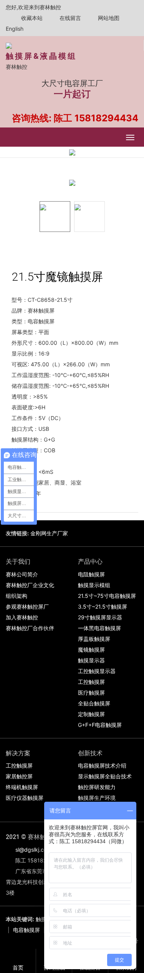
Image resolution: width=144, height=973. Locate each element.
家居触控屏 (19, 776)
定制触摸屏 (91, 714)
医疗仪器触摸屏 (24, 797)
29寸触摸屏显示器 (100, 617)
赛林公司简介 (22, 574)
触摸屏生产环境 (97, 797)
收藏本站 (31, 18)
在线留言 (69, 18)
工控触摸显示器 (97, 671)
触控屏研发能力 (97, 787)
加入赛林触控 (22, 617)
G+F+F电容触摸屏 (100, 724)
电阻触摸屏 (91, 574)
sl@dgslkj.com (33, 849)
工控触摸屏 (91, 681)
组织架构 (16, 595)
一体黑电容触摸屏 (99, 628)
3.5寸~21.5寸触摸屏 (102, 606)
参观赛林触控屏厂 (27, 606)
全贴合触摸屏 (94, 703)
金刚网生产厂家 (49, 533)
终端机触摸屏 (22, 787)
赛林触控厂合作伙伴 (30, 628)
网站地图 (107, 18)
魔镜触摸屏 (91, 649)
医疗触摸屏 (91, 692)
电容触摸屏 (26, 930)
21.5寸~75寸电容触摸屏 (107, 595)
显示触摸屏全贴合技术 (105, 776)
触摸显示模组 (94, 585)
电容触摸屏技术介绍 (102, 765)
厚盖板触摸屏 (94, 638)
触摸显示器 (91, 660)
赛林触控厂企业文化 (30, 585)
